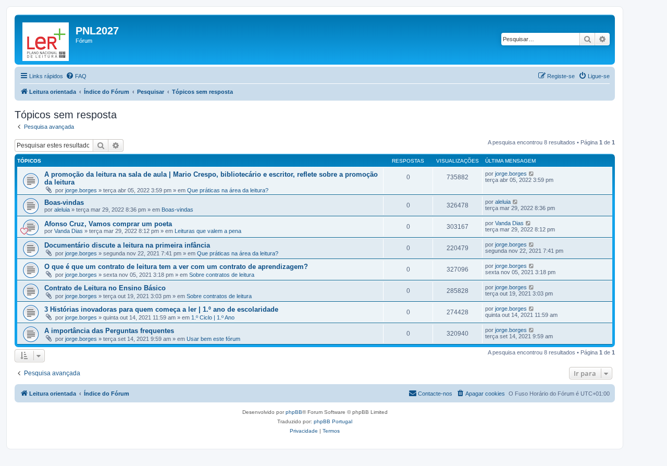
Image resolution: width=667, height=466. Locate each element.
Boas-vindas (64, 202)
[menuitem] (76, 76)
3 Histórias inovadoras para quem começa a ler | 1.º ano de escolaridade (161, 309)
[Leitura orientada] (46, 39)
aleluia (62, 209)
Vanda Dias (68, 231)
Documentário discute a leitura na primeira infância (127, 245)
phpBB (294, 412)
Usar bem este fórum (213, 339)
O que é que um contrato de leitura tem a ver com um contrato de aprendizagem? (176, 267)
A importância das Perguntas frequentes (109, 331)
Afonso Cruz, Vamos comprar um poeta (108, 224)
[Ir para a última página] (531, 173)
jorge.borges (81, 190)
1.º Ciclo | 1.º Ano (212, 317)
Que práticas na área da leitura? (227, 190)
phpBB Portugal (333, 421)
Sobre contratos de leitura (221, 275)
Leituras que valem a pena (208, 231)
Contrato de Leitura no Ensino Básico (105, 288)
